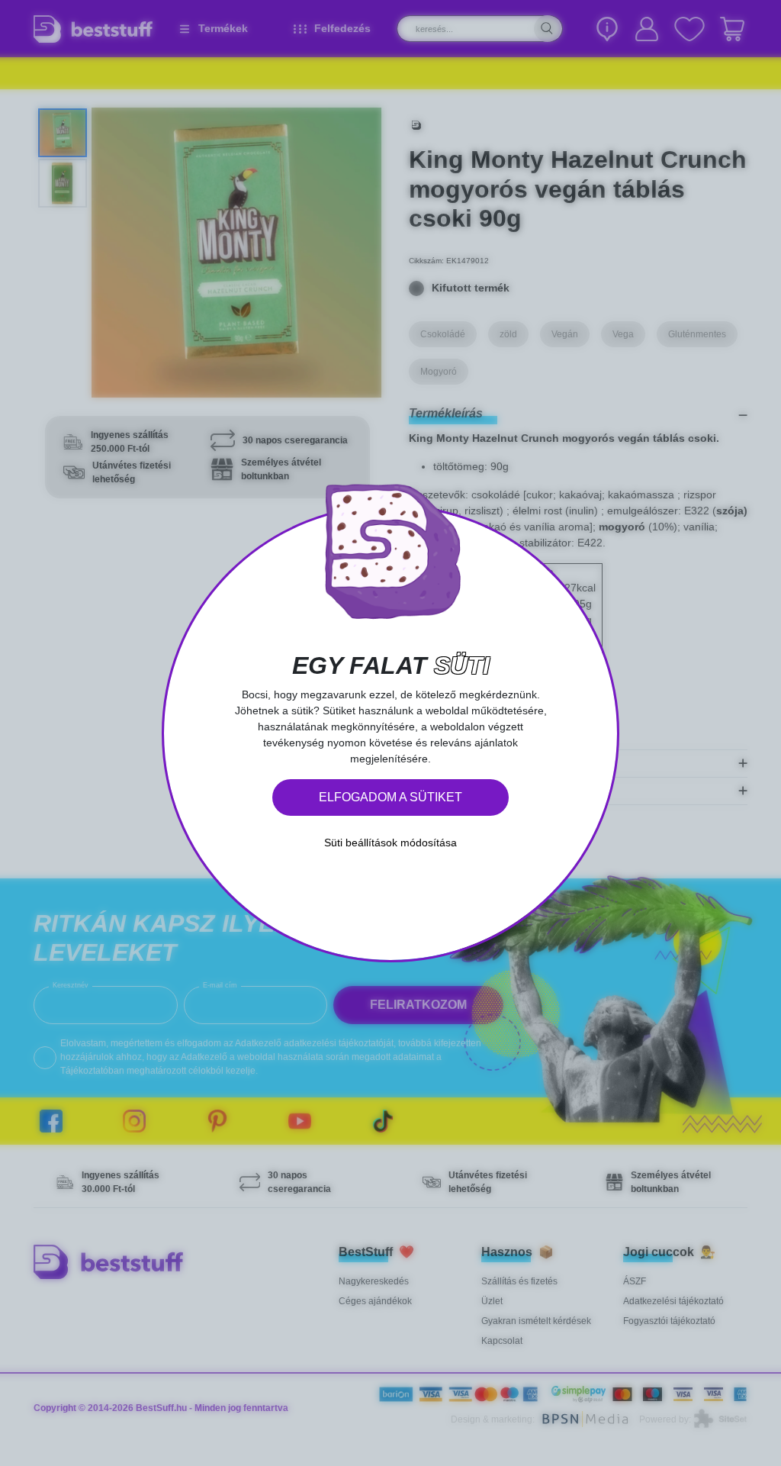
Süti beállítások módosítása (390, 842)
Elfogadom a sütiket (390, 797)
